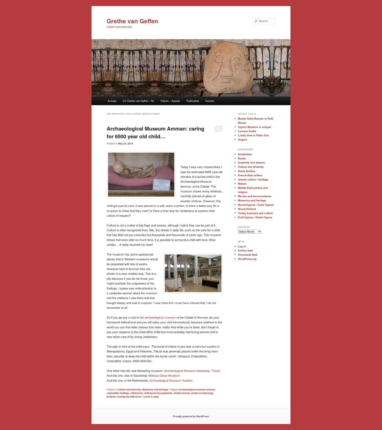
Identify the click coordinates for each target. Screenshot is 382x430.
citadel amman (181, 393)
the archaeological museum (158, 317)
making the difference (129, 396)
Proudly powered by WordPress (191, 416)
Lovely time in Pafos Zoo (253, 135)
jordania (111, 396)
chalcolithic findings (118, 393)
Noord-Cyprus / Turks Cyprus (256, 205)
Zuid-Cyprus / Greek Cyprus (255, 217)
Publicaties (192, 101)
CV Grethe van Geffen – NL (138, 101)
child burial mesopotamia (158, 393)
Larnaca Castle (247, 131)
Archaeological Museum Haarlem (171, 380)
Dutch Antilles (246, 171)
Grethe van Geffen (132, 21)
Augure (242, 139)
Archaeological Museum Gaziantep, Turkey (192, 371)
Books (242, 158)
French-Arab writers (250, 175)
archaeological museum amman (197, 389)
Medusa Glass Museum (164, 375)
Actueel (112, 101)
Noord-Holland (247, 209)
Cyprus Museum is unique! (254, 127)
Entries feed (245, 250)
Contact (209, 101)
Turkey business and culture (255, 213)
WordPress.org (247, 259)
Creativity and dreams (251, 162)
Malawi (242, 183)
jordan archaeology (202, 393)
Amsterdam (245, 154)
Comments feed (247, 254)
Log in (242, 246)
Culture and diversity (129, 389)
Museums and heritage (155, 389)
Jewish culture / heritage (253, 179)
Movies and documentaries (254, 196)
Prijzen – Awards (170, 101)
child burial (136, 393)
